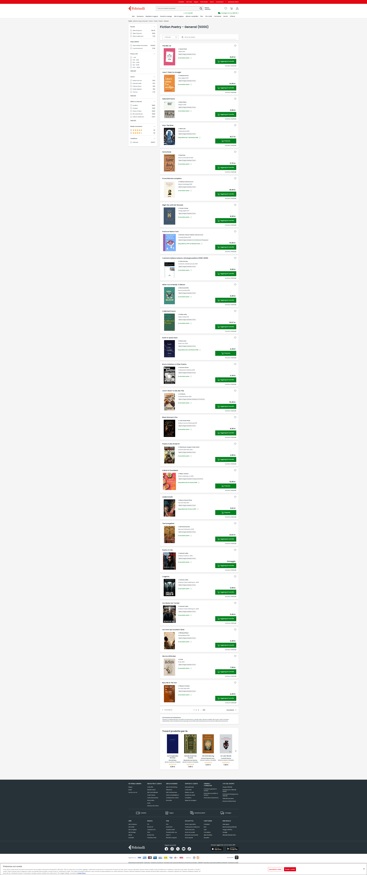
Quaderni (206, 837)
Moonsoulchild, (182, 290)
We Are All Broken (169, 656)
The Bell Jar (166, 46)
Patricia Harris (137, 86)
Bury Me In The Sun (169, 683)
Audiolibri (131, 837)
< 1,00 (134, 57)
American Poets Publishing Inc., (187, 582)
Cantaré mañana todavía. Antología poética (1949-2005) (185, 258)
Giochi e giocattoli (190, 824)
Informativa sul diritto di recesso (211, 794)
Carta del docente (152, 798)
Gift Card (189, 2)
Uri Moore (182, 394)
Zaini (205, 829)
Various (135, 92)
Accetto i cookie (290, 869)
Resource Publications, (184, 529)
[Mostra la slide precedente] (162, 751)
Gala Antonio (184, 261)
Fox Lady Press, (182, 688)
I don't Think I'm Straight (171, 72)
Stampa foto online (153, 806)
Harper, (180, 51)
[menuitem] (133, 16)
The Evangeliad (168, 523)
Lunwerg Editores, (183, 237)
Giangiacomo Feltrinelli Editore (229, 790)
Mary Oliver (183, 102)
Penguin (135, 108)
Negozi (196, 2)
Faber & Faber (137, 111)
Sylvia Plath (183, 49)
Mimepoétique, (182, 635)
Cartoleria (207, 824)
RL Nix (181, 659)
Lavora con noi (132, 792)
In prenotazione (138, 48)
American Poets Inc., (183, 556)
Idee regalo (226, 824)
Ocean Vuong (184, 208)
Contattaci (188, 798)
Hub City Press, (182, 502)
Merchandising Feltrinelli (230, 827)
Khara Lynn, (181, 343)
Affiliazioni (169, 790)
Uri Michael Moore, (183, 396)
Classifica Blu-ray (171, 832)
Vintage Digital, (182, 211)
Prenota (227, 141)
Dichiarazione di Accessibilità (135, 862)
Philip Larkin (183, 314)
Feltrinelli (135, 142)
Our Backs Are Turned (170, 603)
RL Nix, (179, 662)
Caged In (165, 577)
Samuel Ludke (137, 83)
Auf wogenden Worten (172, 757)
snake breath (167, 497)
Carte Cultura (151, 795)
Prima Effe (169, 800)
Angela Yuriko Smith (193, 447)
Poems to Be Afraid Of (171, 444)
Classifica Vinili (151, 837)
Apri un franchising (171, 787)
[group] (211, 13)
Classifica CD (151, 829)
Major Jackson (184, 473)
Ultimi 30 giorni (137, 33)
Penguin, (180, 104)
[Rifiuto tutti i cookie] (364, 869)
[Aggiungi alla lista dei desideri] (235, 46)
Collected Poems (169, 311)
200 (204, 710)
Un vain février (225, 756)
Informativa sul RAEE (233, 862)
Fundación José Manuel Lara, (186, 264)
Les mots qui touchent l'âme (173, 630)
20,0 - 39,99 (136, 67)
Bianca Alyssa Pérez (186, 500)
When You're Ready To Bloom (173, 285)
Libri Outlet (131, 827)
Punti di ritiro (204, 2)
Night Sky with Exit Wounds (172, 205)
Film (167, 824)
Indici (149, 803)
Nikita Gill (183, 128)
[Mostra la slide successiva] (235, 751)
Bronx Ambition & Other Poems (174, 364)
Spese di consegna (190, 800)
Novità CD (150, 827)
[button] (201, 8)
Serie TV (168, 835)
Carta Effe (150, 787)
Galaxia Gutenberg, (183, 184)
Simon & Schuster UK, (184, 157)
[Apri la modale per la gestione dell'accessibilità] (237, 857)
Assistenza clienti (233, 2)
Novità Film (169, 827)
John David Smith (185, 420)
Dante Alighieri (137, 89)
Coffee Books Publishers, (185, 370)
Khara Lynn (183, 341)
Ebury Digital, (181, 78)
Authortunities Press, (183, 449)
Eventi (212, 2)
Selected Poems (168, 99)
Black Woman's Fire (169, 417)
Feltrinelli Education (228, 798)
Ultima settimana (138, 36)
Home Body (166, 152)
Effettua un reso (189, 792)
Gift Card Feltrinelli (152, 792)
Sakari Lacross (137, 80)
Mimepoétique (184, 633)
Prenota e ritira (151, 790)
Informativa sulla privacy (211, 798)
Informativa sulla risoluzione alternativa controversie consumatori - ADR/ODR (183, 862)
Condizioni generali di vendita (210, 789)
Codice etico (147, 862)
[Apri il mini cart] (231, 8)
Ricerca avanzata (207, 8)
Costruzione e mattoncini (192, 827)
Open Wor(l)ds (208, 835)
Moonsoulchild (184, 288)
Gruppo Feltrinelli (227, 787)
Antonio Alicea (184, 367)
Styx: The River (168, 125)
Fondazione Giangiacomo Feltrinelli (230, 795)
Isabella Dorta (184, 75)
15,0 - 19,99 (136, 65)
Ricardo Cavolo (184, 235)
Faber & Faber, (182, 317)
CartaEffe (181, 2)
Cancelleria (207, 832)
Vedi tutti (133, 71)
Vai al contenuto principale (136, 2)
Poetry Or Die (167, 550)
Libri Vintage (132, 832)
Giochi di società (190, 832)
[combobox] (179, 8)
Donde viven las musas (190, 757)
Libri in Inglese (132, 829)
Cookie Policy (81, 873)
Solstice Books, (182, 131)
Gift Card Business (171, 792)
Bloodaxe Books (138, 114)
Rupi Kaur (182, 155)
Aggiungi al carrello (227, 61)
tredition (135, 105)
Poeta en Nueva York (170, 232)
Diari (205, 827)
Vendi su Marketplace (172, 795)
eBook (130, 835)
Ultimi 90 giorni (137, 30)
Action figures (189, 837)
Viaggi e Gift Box (227, 829)
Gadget (225, 832)
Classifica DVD (170, 829)
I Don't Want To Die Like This (173, 391)
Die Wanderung (208, 756)
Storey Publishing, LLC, (184, 476)
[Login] (237, 8)
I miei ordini (188, 790)
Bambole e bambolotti (191, 835)
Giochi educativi (190, 829)
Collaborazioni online (172, 798)
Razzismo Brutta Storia (229, 801)
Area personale (189, 787)
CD (148, 824)
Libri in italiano (132, 824)
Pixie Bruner (183, 447)
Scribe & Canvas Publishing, (186, 423)
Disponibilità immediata (140, 45)
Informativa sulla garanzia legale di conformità (215, 862)
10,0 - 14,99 (136, 62)
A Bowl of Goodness (170, 470)
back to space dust (169, 338)
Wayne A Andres (185, 686)
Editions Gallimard (138, 117)
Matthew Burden (185, 527)
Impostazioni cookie (275, 869)
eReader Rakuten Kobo (229, 835)
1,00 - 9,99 (136, 60)
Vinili (148, 832)
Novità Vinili (150, 835)
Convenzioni (219, 2)
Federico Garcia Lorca (186, 182)
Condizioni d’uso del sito (157, 862)
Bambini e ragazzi (171, 837)
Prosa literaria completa (171, 178)
